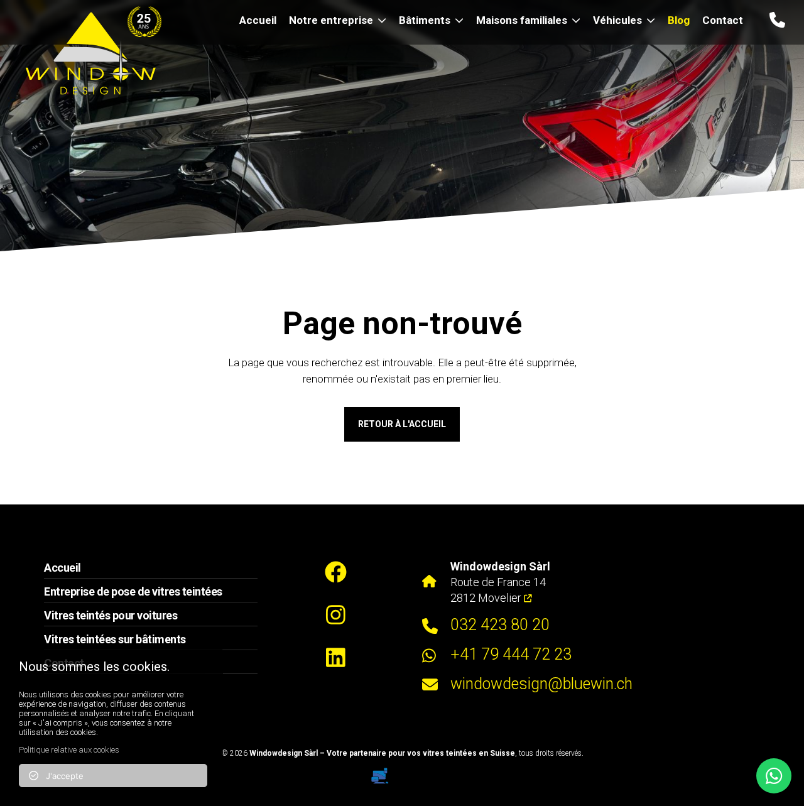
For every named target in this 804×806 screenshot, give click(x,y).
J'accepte (61, 776)
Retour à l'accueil (402, 424)
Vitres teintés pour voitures (110, 615)
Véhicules (617, 20)
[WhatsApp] (773, 775)
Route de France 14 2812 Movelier (500, 582)
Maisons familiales (521, 20)
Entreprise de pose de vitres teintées (133, 591)
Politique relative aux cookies (69, 749)
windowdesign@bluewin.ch (541, 684)
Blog (679, 20)
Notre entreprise (331, 20)
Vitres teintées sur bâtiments (115, 639)
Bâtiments (424, 20)
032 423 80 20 (500, 625)
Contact (722, 20)
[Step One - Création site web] (402, 771)
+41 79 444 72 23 (511, 654)
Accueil (257, 20)
